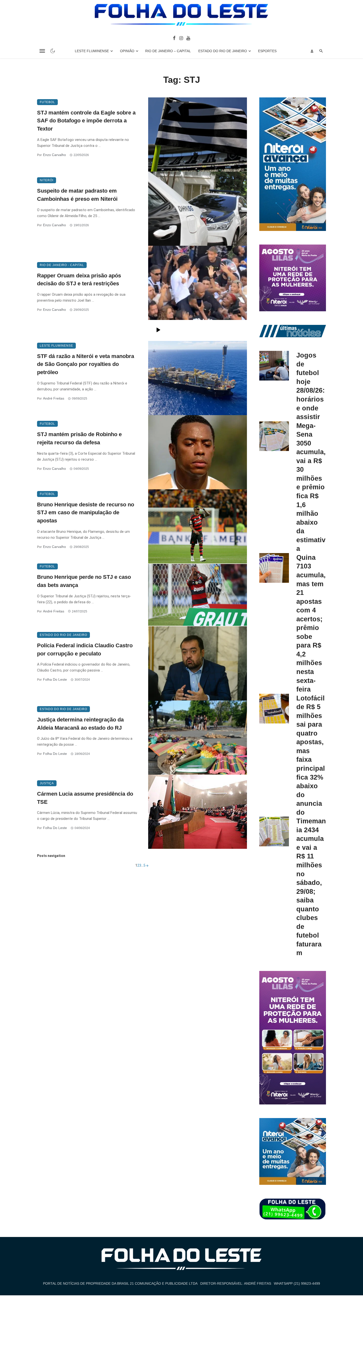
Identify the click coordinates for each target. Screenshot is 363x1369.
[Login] (311, 51)
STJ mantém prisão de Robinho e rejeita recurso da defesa (79, 438)
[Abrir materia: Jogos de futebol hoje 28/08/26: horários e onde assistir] (274, 366)
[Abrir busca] (321, 51)
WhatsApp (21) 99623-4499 (297, 1283)
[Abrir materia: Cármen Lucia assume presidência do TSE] (197, 812)
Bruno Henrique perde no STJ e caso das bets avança (84, 581)
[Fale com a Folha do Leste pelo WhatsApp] (292, 1209)
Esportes (267, 51)
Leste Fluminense (92, 51)
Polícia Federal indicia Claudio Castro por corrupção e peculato (85, 649)
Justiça (47, 783)
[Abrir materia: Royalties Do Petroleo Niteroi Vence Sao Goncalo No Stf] (197, 378)
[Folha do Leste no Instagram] (180, 37)
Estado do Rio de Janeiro (222, 51)
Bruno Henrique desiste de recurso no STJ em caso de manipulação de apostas (85, 512)
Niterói (46, 180)
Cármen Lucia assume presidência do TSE (85, 798)
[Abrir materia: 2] (147, 865)
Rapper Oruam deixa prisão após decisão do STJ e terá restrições (79, 279)
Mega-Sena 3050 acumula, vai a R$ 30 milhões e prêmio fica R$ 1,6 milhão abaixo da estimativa (311, 487)
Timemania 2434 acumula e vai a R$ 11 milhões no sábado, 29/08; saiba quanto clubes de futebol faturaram (311, 887)
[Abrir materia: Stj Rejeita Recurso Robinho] (197, 452)
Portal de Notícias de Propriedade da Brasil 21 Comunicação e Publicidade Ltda (120, 1283)
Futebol (47, 102)
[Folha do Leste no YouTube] (188, 37)
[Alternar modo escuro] (52, 51)
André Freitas (53, 398)
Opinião (127, 51)
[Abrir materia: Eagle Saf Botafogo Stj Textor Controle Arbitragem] (197, 134)
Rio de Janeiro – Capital (168, 51)
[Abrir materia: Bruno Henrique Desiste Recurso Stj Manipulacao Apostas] (197, 526)
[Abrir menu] (42, 51)
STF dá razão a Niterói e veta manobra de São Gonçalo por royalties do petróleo (85, 364)
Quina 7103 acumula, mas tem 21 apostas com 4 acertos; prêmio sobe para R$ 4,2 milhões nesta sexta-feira (311, 623)
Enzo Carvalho (54, 155)
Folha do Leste (55, 679)
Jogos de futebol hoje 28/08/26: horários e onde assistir (310, 386)
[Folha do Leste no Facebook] (174, 37)
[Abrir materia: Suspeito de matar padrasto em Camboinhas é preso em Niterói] (197, 209)
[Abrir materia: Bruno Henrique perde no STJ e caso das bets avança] (197, 595)
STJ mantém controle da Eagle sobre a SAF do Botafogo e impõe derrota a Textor (86, 121)
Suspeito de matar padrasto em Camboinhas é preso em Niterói (77, 195)
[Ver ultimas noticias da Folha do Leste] (292, 331)
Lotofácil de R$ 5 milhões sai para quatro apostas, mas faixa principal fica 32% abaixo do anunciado (310, 755)
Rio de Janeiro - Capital (62, 265)
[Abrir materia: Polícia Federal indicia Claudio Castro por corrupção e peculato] (197, 663)
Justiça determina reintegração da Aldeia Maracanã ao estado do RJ (80, 724)
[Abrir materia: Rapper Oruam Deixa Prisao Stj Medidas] (197, 293)
